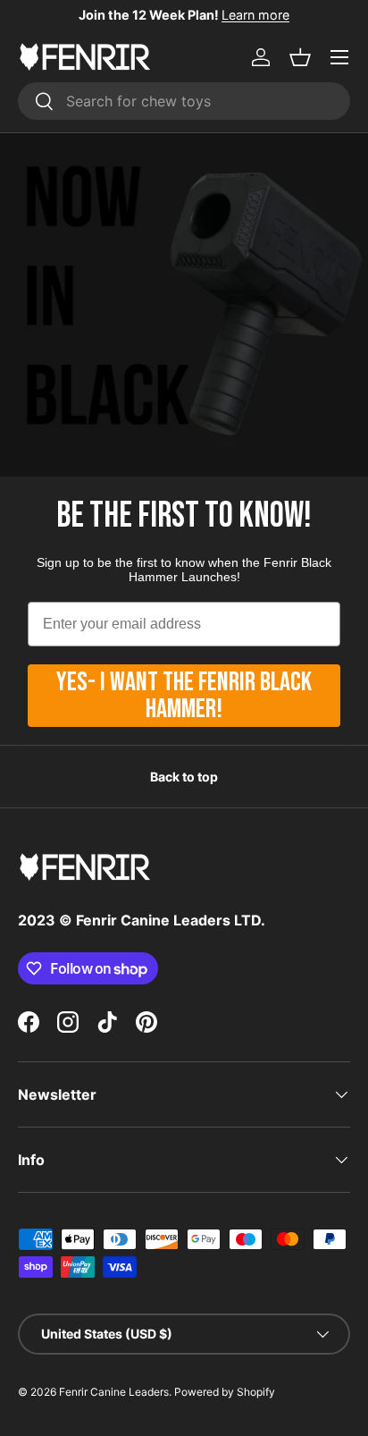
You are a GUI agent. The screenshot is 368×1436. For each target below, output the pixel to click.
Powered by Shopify (224, 1391)
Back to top (184, 776)
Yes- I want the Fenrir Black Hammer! (184, 695)
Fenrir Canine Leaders (114, 1391)
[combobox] (184, 101)
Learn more (255, 14)
